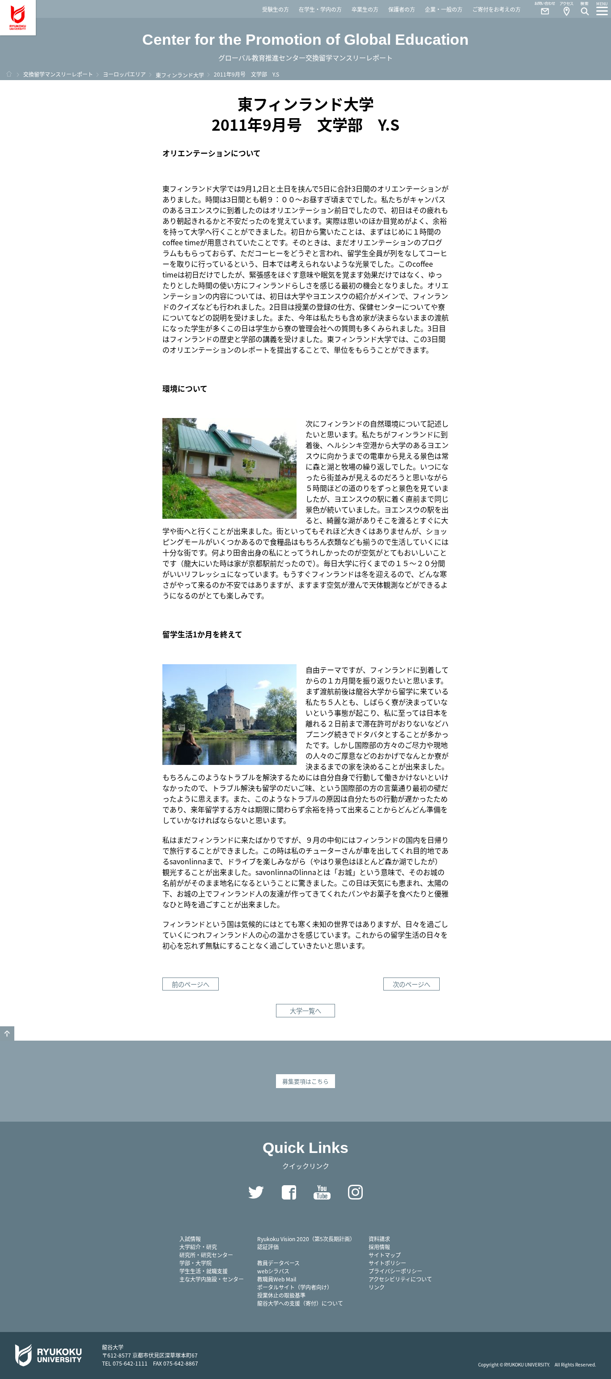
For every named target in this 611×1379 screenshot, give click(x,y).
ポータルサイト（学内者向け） (294, 1287)
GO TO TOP (7, 1033)
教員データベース (278, 1263)
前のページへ (190, 984)
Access (566, 9)
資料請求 (379, 1238)
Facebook (289, 1192)
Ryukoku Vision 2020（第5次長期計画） (306, 1238)
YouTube (322, 1192)
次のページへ (411, 984)
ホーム (8, 73)
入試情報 (190, 1238)
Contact (541, 9)
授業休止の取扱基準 (281, 1295)
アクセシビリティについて (400, 1279)
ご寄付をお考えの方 (496, 9)
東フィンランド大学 (180, 75)
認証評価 (268, 1247)
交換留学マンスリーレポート (58, 74)
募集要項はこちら (305, 1081)
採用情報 (379, 1247)
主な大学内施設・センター (211, 1279)
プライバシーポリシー (395, 1271)
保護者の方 (401, 9)
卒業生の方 (365, 9)
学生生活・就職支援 (203, 1271)
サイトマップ (385, 1255)
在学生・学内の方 (320, 9)
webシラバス (273, 1271)
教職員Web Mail (276, 1279)
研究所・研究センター (206, 1255)
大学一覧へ (305, 1010)
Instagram (355, 1192)
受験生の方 (275, 9)
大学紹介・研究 (198, 1247)
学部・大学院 (195, 1263)
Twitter (256, 1192)
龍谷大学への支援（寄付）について (300, 1303)
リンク (377, 1287)
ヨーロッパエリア (124, 74)
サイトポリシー (387, 1263)
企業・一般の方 (443, 9)
